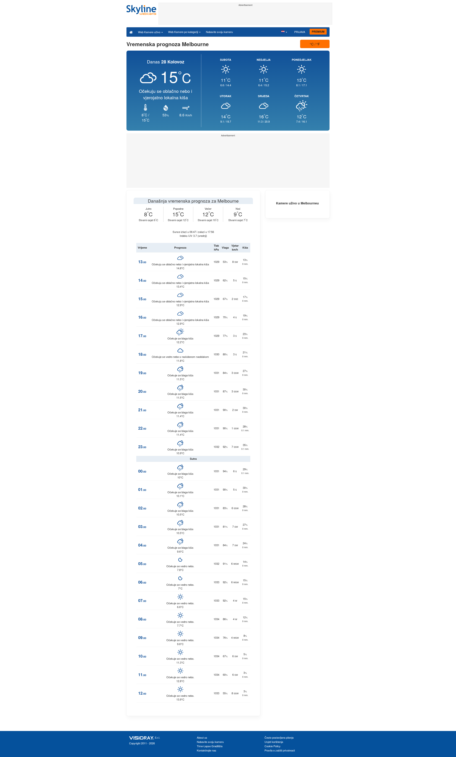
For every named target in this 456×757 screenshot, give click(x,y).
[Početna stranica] (131, 31)
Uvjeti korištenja (274, 742)
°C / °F (315, 44)
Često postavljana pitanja (279, 737)
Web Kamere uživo (149, 32)
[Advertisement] (245, 15)
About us (202, 737)
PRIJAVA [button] (299, 32)
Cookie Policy (273, 746)
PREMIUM (318, 32)
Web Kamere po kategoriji (183, 32)
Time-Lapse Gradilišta (209, 746)
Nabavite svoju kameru (219, 32)
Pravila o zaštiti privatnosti (280, 750)
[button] (284, 31)
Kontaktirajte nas (206, 750)
